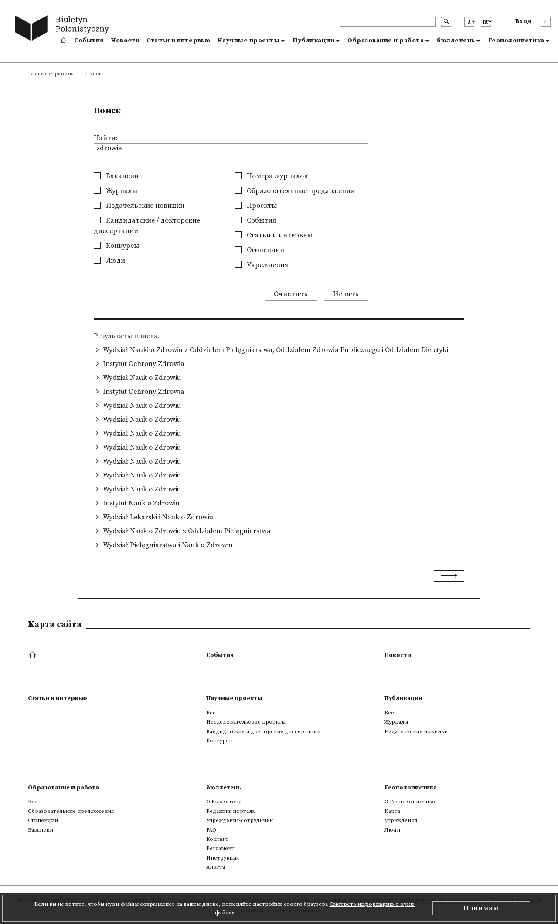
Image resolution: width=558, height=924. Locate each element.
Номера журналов (276, 176)
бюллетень (456, 40)
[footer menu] (33, 655)
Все (211, 712)
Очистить (291, 294)
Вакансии (121, 176)
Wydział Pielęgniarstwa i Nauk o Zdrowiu (168, 545)
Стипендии (264, 250)
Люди (114, 260)
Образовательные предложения (299, 190)
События (89, 40)
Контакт (217, 839)
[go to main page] (63, 29)
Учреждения (266, 265)
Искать (346, 294)
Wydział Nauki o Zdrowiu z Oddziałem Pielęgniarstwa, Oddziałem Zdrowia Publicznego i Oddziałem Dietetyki (275, 349)
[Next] (449, 576)
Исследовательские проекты (246, 721)
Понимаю (481, 908)
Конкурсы (121, 245)
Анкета (215, 866)
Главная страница (51, 74)
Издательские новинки (144, 205)
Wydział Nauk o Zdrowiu (142, 377)
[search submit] (446, 22)
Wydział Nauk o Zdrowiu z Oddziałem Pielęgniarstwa (187, 531)
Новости (125, 40)
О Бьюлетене (224, 801)
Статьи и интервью (178, 40)
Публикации (313, 40)
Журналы (120, 190)
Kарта (392, 811)
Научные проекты (248, 40)
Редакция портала (230, 811)
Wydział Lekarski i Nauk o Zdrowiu (158, 517)
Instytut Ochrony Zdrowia (143, 363)
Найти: (105, 138)
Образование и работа (385, 40)
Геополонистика (516, 40)
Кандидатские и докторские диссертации (263, 731)
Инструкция (222, 857)
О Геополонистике (409, 801)
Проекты (261, 205)
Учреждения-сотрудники (239, 820)
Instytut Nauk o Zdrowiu (141, 503)
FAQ (211, 829)
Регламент (220, 848)
